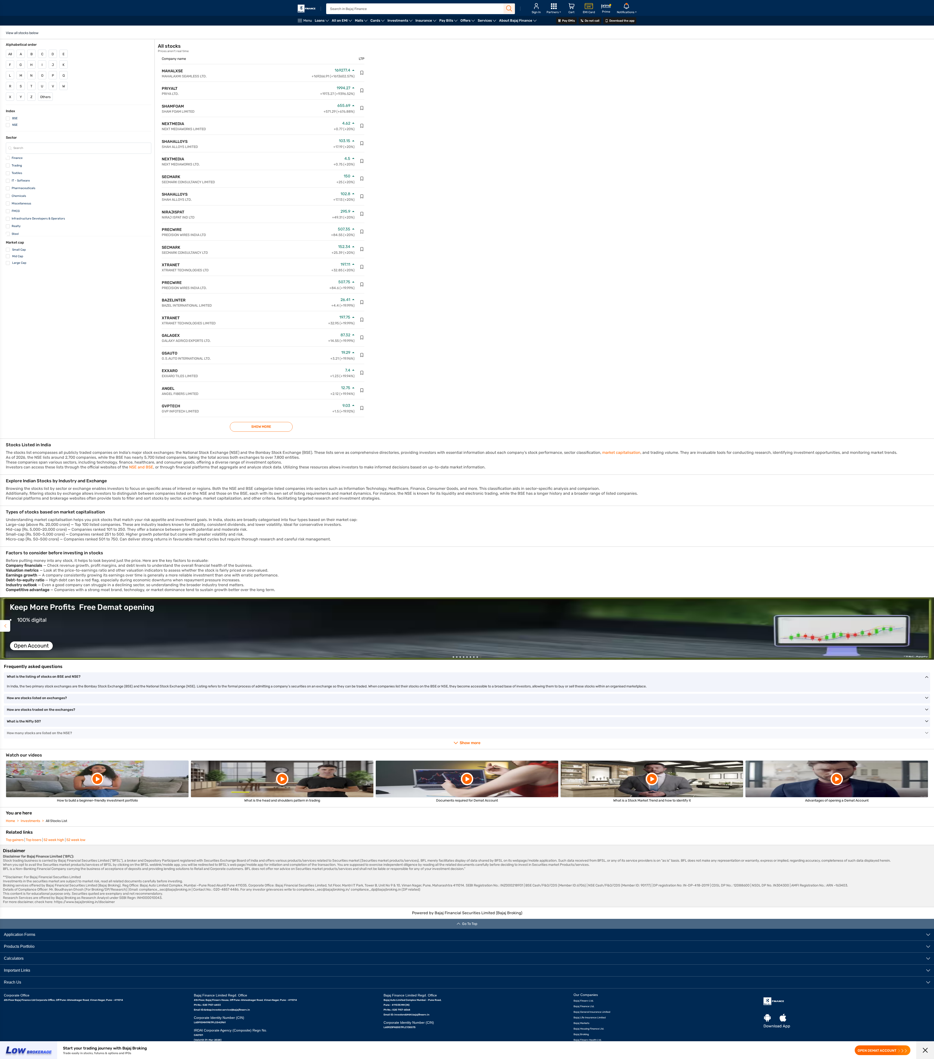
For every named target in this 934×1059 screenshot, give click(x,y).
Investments (30, 821)
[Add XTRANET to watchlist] (361, 267)
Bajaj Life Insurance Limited (590, 1017)
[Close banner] (925, 1050)
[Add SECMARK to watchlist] (361, 178)
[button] (467, 628)
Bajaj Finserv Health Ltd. (588, 1040)
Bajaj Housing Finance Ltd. (589, 1028)
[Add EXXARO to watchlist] (361, 372)
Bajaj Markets (581, 1023)
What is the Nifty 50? (24, 721)
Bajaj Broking (581, 1034)
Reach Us (12, 982)
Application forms (19, 934)
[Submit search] (509, 8)
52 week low (75, 840)
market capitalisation (621, 452)
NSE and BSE (141, 467)
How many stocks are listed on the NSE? (39, 733)
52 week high (54, 840)
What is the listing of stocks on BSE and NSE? (44, 677)
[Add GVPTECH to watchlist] (361, 408)
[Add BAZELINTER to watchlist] (361, 302)
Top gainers (15, 840)
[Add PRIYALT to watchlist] (361, 90)
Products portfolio (19, 946)
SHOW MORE (261, 427)
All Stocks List (56, 821)
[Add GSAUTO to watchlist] (361, 355)
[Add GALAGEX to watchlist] (361, 337)
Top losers (33, 840)
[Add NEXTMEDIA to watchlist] (361, 125)
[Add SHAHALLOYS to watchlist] (361, 143)
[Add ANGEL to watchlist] (361, 390)
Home (10, 821)
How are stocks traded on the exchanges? (41, 710)
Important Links (17, 970)
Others (45, 97)
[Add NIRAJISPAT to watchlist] (361, 213)
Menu (307, 20)
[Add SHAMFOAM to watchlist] (361, 108)
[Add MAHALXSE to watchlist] (361, 72)
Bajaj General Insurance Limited (592, 1012)
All (10, 54)
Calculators (14, 958)
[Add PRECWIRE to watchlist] (361, 231)
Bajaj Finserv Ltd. (584, 1000)
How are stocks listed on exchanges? (37, 698)
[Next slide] (929, 626)
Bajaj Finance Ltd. (584, 1006)
